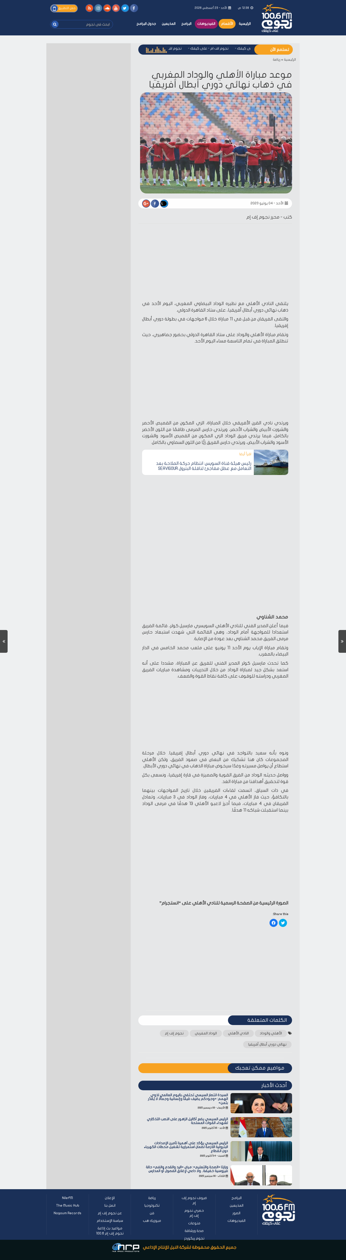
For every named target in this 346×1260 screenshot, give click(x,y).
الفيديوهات (206, 24)
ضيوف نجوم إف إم (194, 1200)
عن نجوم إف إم (110, 1213)
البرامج (186, 24)
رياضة (276, 59)
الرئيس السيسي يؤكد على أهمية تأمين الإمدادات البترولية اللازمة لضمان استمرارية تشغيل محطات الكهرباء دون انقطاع (186, 1147)
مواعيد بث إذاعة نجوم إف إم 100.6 (110, 1230)
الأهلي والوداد (271, 1033)
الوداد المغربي (206, 1033)
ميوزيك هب (152, 1221)
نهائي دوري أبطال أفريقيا (267, 1044)
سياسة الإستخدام (110, 1221)
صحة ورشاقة (194, 1231)
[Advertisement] (215, 263)
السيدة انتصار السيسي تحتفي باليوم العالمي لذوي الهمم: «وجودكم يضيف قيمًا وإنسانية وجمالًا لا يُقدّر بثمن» (188, 1099)
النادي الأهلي (238, 1033)
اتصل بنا (110, 1205)
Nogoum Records (67, 1213)
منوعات (194, 1223)
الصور (236, 1213)
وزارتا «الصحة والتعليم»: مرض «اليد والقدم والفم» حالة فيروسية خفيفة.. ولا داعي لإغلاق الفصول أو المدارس (187, 1169)
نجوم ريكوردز (194, 1238)
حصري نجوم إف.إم (194, 1213)
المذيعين (169, 24)
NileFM (67, 1198)
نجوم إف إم (174, 1033)
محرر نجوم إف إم (262, 217)
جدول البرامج (146, 24)
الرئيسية (245, 24)
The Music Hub (67, 1205)
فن (152, 1213)
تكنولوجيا (152, 1205)
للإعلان (110, 1198)
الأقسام (227, 24)
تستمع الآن (279, 50)
